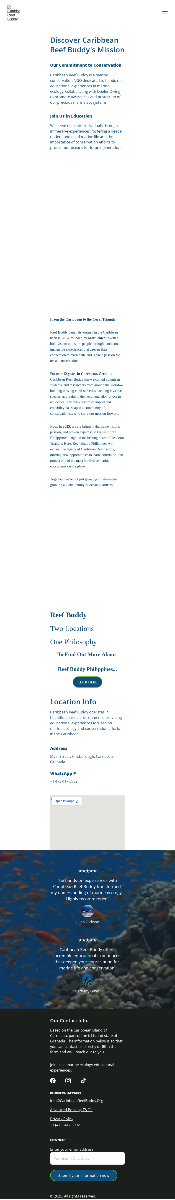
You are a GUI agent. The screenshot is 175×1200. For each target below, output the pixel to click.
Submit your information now (83, 1175)
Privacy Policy (61, 1118)
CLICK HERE (87, 682)
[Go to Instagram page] (68, 1080)
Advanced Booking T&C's (71, 1109)
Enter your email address (71, 1149)
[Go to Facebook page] (53, 1080)
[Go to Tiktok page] (83, 1080)
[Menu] (165, 13)
